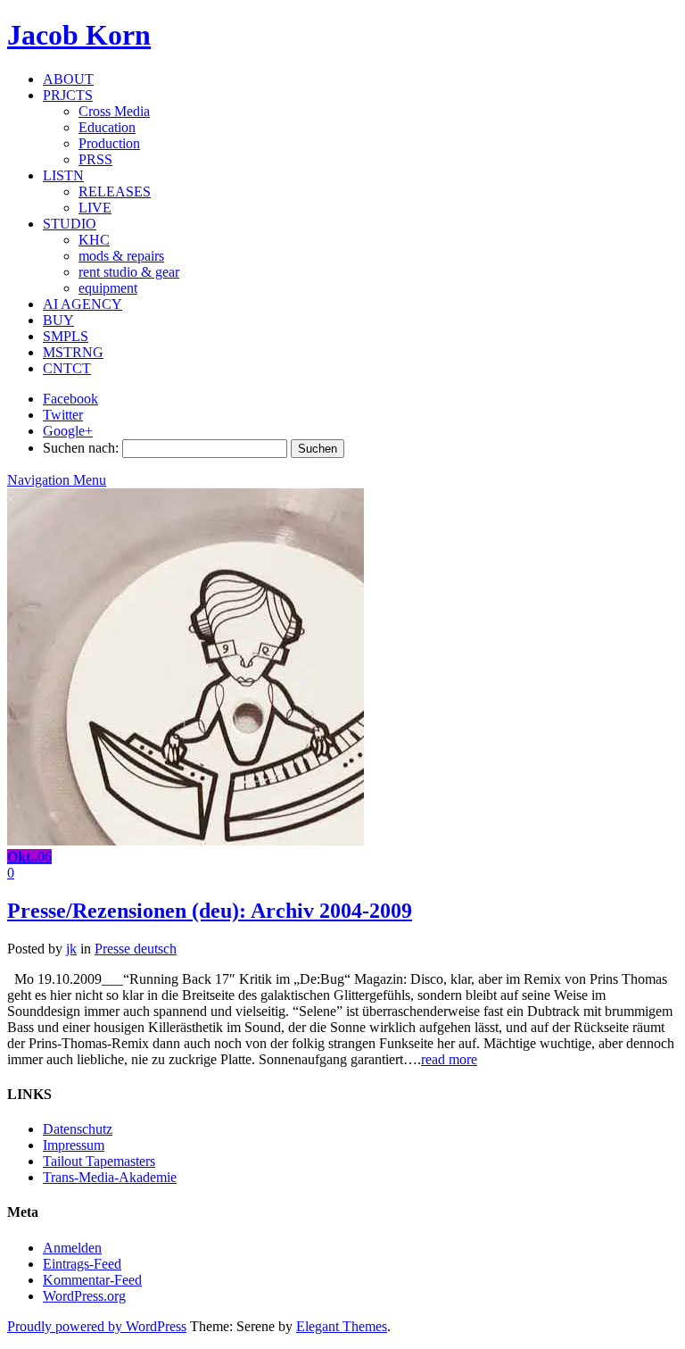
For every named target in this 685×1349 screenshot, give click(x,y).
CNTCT (67, 368)
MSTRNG (73, 352)
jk (71, 948)
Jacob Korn (79, 35)
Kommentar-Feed (92, 1279)
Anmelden (72, 1247)
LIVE (94, 207)
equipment (107, 288)
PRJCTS (68, 95)
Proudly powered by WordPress (96, 1326)
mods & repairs (121, 255)
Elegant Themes (341, 1326)
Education (107, 127)
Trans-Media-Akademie (110, 1177)
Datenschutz (77, 1129)
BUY (58, 320)
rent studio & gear (128, 271)
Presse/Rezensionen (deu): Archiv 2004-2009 (209, 910)
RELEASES (114, 191)
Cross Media (114, 111)
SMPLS (65, 336)
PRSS (95, 159)
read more (449, 1059)
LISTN (63, 175)
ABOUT (68, 79)
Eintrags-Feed (82, 1263)
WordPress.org (84, 1295)
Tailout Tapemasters (99, 1161)
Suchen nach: (81, 447)
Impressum (73, 1145)
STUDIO (69, 223)
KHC (94, 239)
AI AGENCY (82, 304)
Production (109, 143)
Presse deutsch (136, 948)
